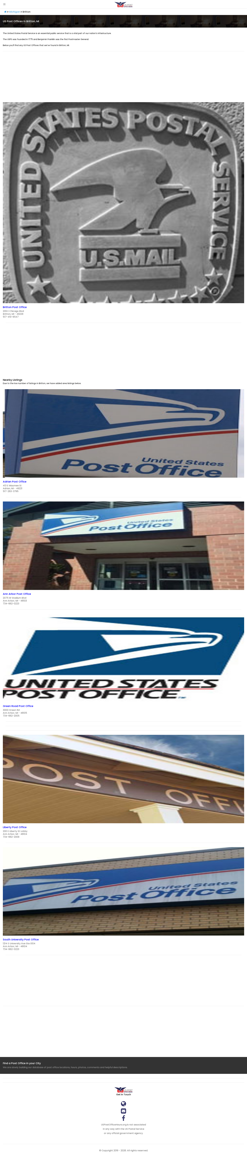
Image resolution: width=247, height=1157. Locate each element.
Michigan (14, 11)
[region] (123, 78)
